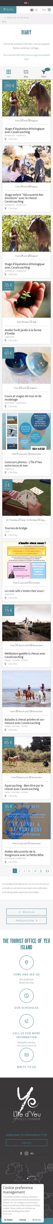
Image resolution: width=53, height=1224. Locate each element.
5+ (29, 870)
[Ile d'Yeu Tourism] (26, 1105)
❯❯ (47, 870)
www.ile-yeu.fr (33, 884)
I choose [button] (22, 1219)
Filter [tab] (43, 76)
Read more (7, 1214)
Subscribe (26, 1142)
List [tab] (8, 76)
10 (35, 870)
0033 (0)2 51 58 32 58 (26, 1045)
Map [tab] (26, 76)
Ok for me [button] (36, 1219)
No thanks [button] (8, 1219)
